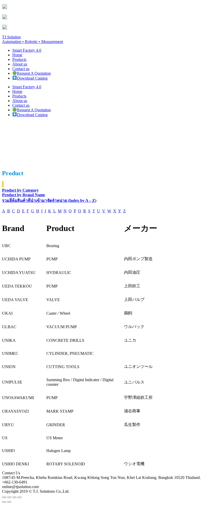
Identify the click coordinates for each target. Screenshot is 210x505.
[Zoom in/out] (19, 497)
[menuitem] (26, 50)
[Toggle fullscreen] (14, 497)
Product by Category (20, 190)
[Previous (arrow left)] (4, 502)
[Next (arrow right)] (9, 502)
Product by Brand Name (23, 195)
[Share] (9, 497)
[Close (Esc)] (4, 497)
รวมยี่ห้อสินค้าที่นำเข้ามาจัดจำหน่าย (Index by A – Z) (49, 200)
